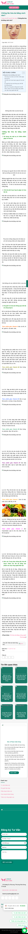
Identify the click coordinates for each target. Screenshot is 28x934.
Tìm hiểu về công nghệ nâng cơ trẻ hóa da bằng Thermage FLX (21, 714)
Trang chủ (4, 18)
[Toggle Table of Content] (22, 72)
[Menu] (26, 3)
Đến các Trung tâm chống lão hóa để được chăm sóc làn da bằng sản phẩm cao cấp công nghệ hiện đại (14, 88)
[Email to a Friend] (9, 657)
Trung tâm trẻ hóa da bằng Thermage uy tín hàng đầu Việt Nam (7, 714)
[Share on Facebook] (3, 657)
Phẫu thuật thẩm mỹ (6, 791)
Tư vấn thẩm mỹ (5, 785)
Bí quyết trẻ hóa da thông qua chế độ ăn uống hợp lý (14, 84)
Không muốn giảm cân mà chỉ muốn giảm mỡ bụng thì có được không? (21, 696)
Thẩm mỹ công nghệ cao (7, 797)
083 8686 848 (13, 890)
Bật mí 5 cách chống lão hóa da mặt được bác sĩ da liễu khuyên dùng (6, 678)
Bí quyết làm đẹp (12, 18)
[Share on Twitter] (6, 657)
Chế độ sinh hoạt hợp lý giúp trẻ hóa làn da (14, 81)
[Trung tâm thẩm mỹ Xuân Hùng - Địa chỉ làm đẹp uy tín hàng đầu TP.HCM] (12, 2)
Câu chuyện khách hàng (7, 794)
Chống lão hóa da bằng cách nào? (11, 75)
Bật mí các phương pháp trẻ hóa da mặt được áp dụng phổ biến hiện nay (6, 696)
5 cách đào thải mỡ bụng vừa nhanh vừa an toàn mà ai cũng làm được (21, 677)
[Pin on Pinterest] (12, 657)
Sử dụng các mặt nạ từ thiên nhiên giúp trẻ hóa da (14, 77)
